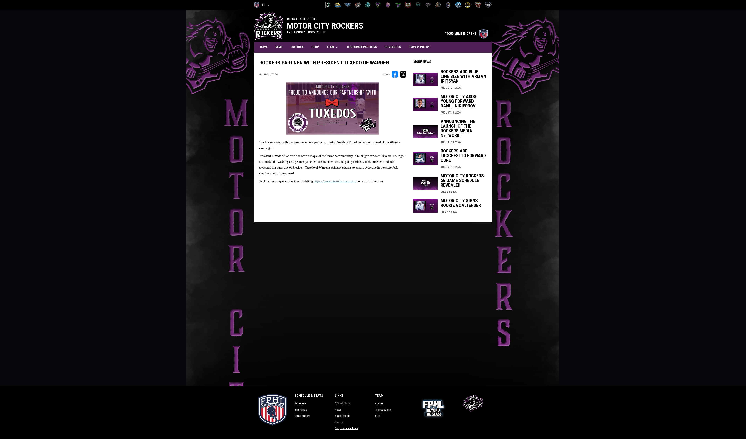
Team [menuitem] (333, 47)
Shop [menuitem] (315, 47)
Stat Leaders (302, 415)
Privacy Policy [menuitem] (419, 47)
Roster (379, 403)
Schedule (300, 403)
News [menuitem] (279, 47)
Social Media (342, 415)
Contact (339, 422)
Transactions (383, 409)
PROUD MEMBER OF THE (466, 34)
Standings (301, 409)
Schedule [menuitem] (297, 47)
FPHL (261, 5)
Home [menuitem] (264, 47)
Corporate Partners (346, 428)
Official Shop (342, 403)
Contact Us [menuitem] (393, 47)
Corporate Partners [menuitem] (362, 47)
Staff (378, 415)
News (338, 409)
